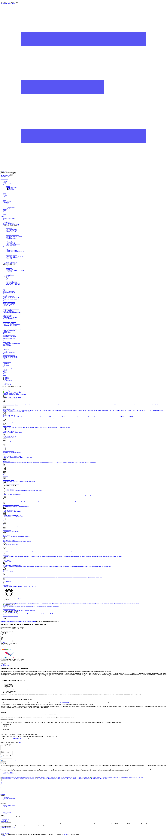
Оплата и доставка (7, 183)
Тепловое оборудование (8, 480)
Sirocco (16, 405)
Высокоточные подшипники (43, 603)
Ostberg (28, 403)
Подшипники (6, 351)
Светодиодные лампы (52, 550)
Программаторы (70, 577)
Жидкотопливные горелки (9, 520)
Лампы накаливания (42, 550)
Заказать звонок (4, 179)
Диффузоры (5, 452)
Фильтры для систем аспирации (14, 411)
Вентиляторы (6, 402)
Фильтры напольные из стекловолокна (31, 416)
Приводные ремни (7, 426)
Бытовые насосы (7, 506)
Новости (5, 181)
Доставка (7, 665)
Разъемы (97, 566)
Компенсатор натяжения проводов (20, 577)
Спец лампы (60, 550)
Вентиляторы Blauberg (130, 403)
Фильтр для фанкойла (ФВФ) (62, 410)
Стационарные (32, 526)
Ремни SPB (56, 427)
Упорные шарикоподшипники (132, 603)
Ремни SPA (51, 427)
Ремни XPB (16, 427)
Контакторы (56, 566)
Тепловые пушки (7, 530)
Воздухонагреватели (7, 481)
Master (100, 403)
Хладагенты (21, 457)
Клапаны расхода (7, 442)
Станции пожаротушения (9, 510)
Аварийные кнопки (7, 566)
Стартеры (85, 577)
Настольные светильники (68, 556)
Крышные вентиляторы (63, 403)
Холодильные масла (29, 457)
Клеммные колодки (48, 566)
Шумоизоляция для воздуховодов (98, 442)
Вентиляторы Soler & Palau (141, 403)
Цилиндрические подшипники (10, 612)
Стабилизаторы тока (78, 577)
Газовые (5, 531)
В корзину (3, 642)
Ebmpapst (19, 403)
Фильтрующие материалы (9, 415)
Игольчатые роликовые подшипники (11, 610)
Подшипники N (6, 613)
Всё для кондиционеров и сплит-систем (12, 456)
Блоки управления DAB (8, 516)
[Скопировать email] (11, 175)
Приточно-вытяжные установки (14, 432)
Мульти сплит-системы (45, 462)
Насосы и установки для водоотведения (12, 494)
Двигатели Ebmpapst (7, 586)
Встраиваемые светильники (21, 556)
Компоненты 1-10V (32, 577)
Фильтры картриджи (28, 417)
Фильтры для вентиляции (9, 409)
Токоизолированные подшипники (117, 603)
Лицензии (10, 188)
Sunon (109, 403)
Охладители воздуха (7, 470)
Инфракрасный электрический (22, 526)
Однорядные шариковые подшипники (11, 603)
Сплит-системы (92, 462)
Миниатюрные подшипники (71, 603)
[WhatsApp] (7, 649)
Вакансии (8, 186)
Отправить (3, 762)
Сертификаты (11, 189)
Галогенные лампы (17, 550)
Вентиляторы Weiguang (152, 403)
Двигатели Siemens (17, 586)
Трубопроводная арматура (9, 540)
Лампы (4, 549)
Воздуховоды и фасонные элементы (11, 441)
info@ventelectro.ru (17, 739)
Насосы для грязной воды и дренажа (25, 495)
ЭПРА (101, 577)
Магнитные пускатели (82, 566)
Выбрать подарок (4, 646)
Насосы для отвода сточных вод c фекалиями (43, 495)
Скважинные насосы (24, 506)
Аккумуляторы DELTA (8, 571)
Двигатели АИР (24, 586)
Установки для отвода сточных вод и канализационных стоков (104, 495)
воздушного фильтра (64, 702)
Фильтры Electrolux (116, 410)
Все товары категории (8, 772)
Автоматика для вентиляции (9, 436)
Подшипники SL (55, 613)
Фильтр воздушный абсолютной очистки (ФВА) (94, 410)
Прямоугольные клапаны (49, 442)
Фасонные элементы (59, 442)
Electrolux (38, 403)
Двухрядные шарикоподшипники (57, 603)
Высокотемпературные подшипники (28, 603)
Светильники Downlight (97, 556)
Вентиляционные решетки (15, 452)
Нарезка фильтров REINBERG (117, 416)
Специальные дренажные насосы (60, 495)
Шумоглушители (87, 442)
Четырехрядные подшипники (52, 606)
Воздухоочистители (7, 447)
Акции (4, 182)
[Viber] (5, 649)
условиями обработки (13, 760)
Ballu (31, 403)
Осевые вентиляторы (45, 403)
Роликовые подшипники (8, 605)
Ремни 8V (46, 427)
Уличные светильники (117, 556)
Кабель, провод (6, 560)
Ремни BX (37, 427)
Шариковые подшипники (9, 602)
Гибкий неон (25, 550)
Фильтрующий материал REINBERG (15, 417)
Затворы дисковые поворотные (15, 541)
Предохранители (91, 566)
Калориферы (15, 481)
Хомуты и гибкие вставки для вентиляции (73, 442)
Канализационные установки (9, 495)
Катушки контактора (39, 566)
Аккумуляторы (6, 570)
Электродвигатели (7, 585)
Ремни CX (42, 427)
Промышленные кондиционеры (10, 474)
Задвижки (5, 541)
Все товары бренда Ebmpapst (9, 773)
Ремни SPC (62, 427)
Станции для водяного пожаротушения (12, 511)
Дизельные (9, 531)
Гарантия (5, 195)
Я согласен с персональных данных (15, 760)
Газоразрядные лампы (8, 550)
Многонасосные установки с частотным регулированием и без (17, 501)
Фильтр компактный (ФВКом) (76, 410)
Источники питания (7, 577)
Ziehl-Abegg (23, 403)
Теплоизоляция (6, 535)
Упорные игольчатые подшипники (27, 610)
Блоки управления (30, 566)
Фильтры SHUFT (124, 410)
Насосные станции (35, 501)
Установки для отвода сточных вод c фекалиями (79, 495)
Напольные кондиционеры (56, 462)
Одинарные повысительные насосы (48, 501)
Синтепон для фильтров (8, 422)
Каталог (2, 216)
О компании (6, 184)
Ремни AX (32, 427)
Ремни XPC (22, 427)
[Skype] (8, 649)
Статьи (4, 196)
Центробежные (54, 403)
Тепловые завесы (31, 481)
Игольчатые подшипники (9, 609)
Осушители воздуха (7, 466)
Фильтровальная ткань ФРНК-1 (71, 416)
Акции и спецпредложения (9, 805)
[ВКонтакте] (1, 649)
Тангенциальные (84, 403)
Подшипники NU (39, 613)
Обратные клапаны (25, 442)
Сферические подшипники (26, 606)
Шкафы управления (18, 516)
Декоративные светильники (33, 556)
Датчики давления (7, 437)
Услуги (4, 193)
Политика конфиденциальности (8, 827)
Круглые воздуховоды (16, 442)
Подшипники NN (14, 613)
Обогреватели (6, 524)
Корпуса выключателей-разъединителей (68, 566)
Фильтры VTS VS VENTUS (143, 410)
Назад (7, 226)
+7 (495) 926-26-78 (5, 176)
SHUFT (34, 403)
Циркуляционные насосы (8, 489)
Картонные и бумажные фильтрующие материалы (99, 416)
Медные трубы (15, 457)
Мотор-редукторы (7, 581)
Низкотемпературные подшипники (86, 603)
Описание (3, 665)
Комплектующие (7, 575)
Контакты (5, 191)
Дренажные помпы (7, 457)
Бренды (5, 194)
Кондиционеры (6, 461)
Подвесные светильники (79, 556)
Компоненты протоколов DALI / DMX (45, 577)
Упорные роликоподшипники (39, 606)
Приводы (14, 437)
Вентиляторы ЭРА (10, 405)
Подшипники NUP (47, 613)
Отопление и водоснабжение (9, 322)
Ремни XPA (11, 427)
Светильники (6, 555)
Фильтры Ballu (108, 410)
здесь (20, 742)
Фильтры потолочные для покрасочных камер (43, 417)
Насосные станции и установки (10, 499)
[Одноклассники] (3, 649)
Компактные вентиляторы (74, 403)
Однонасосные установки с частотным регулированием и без (70, 501)
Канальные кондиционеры (9, 462)
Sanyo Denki (105, 403)
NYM (4, 561)
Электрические (15, 531)
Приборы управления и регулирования (12, 515)
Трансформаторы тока (106, 566)
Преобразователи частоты (60, 577)
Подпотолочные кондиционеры (82, 462)
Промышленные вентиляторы (10, 403)
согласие (65, 834)
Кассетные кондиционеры (21, 462)
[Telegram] (10, 649)
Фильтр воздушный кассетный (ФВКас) (29, 410)
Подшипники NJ (31, 613)
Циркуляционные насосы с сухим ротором (32, 490)
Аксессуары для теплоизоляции (10, 536)
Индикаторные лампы (33, 550)
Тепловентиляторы (22, 481)
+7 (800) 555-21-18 (5, 177)
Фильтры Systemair (132, 410)
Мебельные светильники (45, 556)
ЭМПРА (97, 577)
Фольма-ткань (28, 536)
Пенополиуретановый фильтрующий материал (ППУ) (52, 416)
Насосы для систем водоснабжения (11, 505)
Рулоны (19, 536)
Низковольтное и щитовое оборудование (12, 565)
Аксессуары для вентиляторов (118, 403)
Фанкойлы (5, 476)
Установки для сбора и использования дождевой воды (96, 501)
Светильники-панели (107, 556)
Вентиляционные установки (9, 431)
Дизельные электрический (9, 526)
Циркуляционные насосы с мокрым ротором (13, 490)
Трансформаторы (91, 577)
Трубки (22, 536)
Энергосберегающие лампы (69, 550)
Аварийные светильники (8, 556)
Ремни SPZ (67, 427)
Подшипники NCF (23, 613)
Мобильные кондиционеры (33, 462)
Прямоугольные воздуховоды (36, 442)
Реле (100, 566)
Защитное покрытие (83, 416)
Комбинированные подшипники (10, 616)
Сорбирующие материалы (139, 416)
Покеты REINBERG (129, 416)
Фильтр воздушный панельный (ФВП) (11, 410)
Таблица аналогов (25, 411)
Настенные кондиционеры (68, 462)
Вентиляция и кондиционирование (11, 299)
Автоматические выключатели (19, 566)
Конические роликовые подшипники (11, 606)
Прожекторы (88, 556)
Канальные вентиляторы (93, 403)
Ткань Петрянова (149, 416)
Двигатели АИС (32, 586)
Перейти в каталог (5, 833)
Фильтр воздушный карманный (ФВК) (47, 410)
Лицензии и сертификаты (11, 187)
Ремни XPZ (5, 427)
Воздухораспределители (8, 451)
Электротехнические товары (9, 338)
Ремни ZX (27, 427)
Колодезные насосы (15, 506)
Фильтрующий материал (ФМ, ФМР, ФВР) (12, 416)
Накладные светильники (56, 556)
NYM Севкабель (9, 561)
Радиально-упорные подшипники (101, 603)
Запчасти (5, 432)
